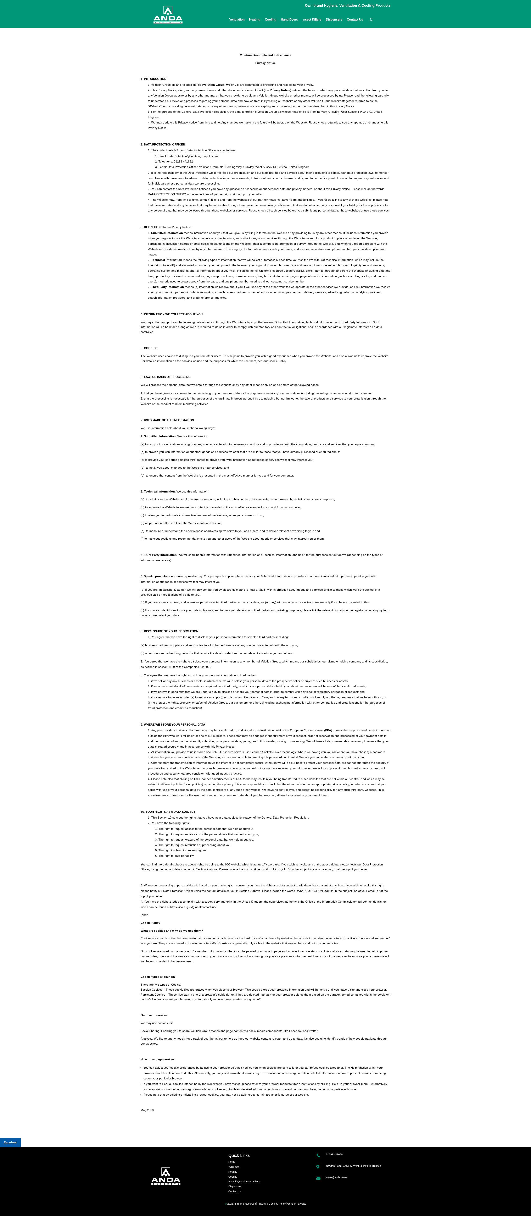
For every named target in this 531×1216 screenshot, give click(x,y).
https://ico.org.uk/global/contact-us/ (193, 907)
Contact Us (355, 19)
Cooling (270, 19)
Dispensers (334, 19)
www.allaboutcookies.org (279, 1073)
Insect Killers (311, 19)
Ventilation (237, 19)
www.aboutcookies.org (244, 1073)
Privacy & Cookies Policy (272, 1203)
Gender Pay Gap (296, 1203)
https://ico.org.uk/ (268, 864)
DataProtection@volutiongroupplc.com (192, 156)
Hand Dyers (289, 19)
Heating (254, 19)
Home (231, 1161)
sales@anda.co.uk (336, 1177)
